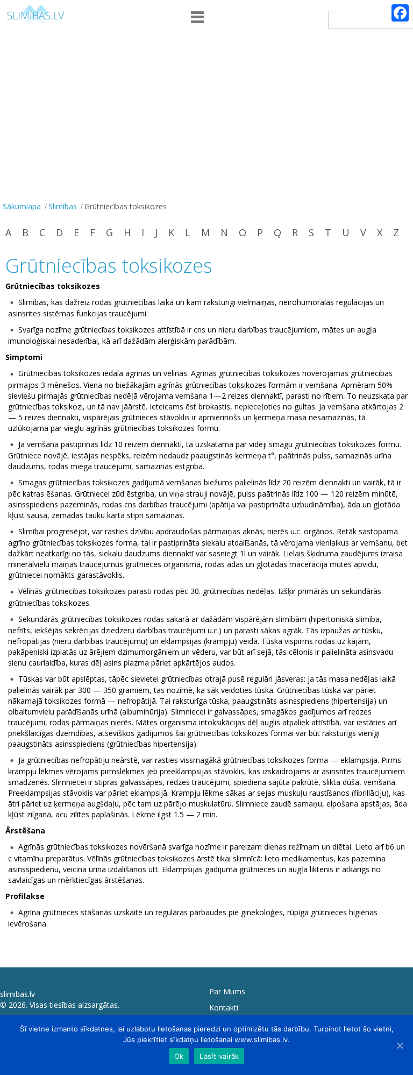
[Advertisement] (206, 118)
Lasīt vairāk (219, 1056)
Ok (179, 1056)
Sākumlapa (22, 206)
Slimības (62, 206)
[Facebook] (400, 13)
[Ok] (399, 1045)
